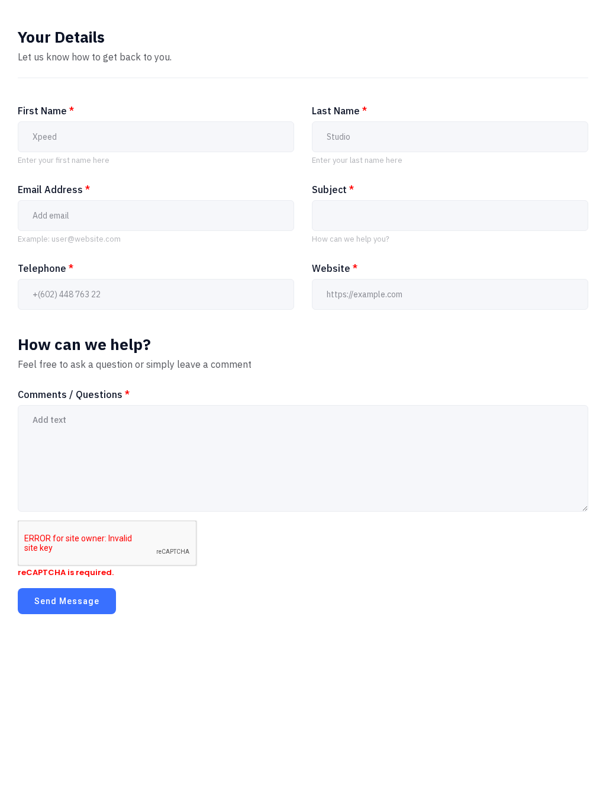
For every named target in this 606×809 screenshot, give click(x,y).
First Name (46, 111)
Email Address (54, 189)
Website (334, 268)
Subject (333, 189)
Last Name (339, 111)
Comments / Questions (74, 394)
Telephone (45, 268)
